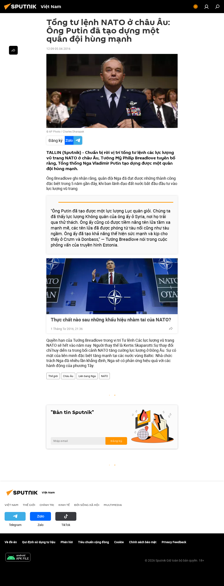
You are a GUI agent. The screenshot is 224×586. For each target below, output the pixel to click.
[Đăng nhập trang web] (206, 6)
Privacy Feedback (174, 542)
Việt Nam (11, 505)
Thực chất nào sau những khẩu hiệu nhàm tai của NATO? (111, 319)
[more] (170, 328)
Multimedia (113, 505)
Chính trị (47, 505)
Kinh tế (64, 505)
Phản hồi (67, 542)
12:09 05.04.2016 (58, 49)
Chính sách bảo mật (142, 542)
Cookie (119, 542)
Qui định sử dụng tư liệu (38, 542)
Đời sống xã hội (86, 505)
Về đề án (11, 542)
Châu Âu (68, 376)
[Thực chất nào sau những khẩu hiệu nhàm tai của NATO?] (112, 286)
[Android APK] (18, 557)
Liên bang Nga (87, 376)
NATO (104, 376)
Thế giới (53, 376)
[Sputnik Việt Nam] (21, 10)
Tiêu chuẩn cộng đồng (93, 542)
